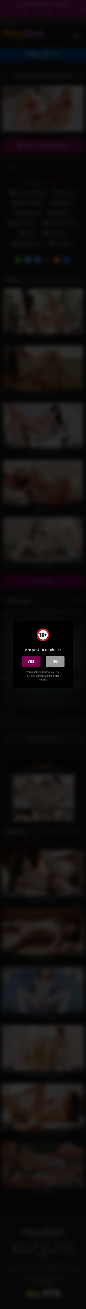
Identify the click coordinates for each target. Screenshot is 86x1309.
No (55, 661)
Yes (31, 661)
